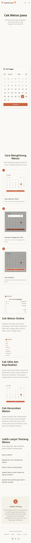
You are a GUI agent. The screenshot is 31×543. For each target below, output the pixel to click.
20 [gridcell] (19, 93)
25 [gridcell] (12, 96)
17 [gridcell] (8, 93)
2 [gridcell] (15, 100)
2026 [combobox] (19, 74)
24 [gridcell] (8, 96)
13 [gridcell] (19, 89)
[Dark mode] (15, 539)
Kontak (25, 534)
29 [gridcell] (15, 82)
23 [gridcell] (5, 96)
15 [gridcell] (26, 89)
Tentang (19, 534)
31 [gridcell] (22, 82)
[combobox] (12, 74)
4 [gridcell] (22, 100)
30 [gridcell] (19, 82)
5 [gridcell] (15, 85)
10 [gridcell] (8, 89)
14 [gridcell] (22, 89)
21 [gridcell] (22, 93)
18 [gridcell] (12, 93)
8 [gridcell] (26, 85)
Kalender (6, 534)
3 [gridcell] (8, 85)
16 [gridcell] (5, 93)
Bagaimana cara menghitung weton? (12, 461)
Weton (13, 534)
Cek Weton (15, 104)
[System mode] (18, 539)
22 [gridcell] (26, 93)
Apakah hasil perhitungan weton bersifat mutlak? (13, 481)
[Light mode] (12, 539)
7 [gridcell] (22, 85)
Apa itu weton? (7, 455)
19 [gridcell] (15, 93)
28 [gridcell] (12, 82)
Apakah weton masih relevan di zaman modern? (13, 473)
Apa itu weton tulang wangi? (12, 467)
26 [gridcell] (5, 82)
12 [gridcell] (15, 89)
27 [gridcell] (8, 82)
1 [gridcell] (26, 82)
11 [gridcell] (12, 89)
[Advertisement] (15, 45)
